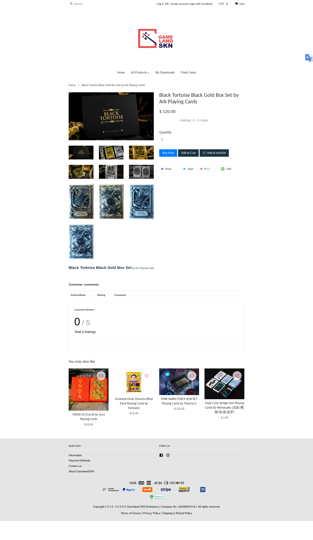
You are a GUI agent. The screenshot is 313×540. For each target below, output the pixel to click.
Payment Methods (79, 460)
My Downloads (165, 72)
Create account (179, 3)
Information (75, 455)
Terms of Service (131, 513)
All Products (139, 72)
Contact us (75, 465)
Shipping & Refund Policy (177, 513)
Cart (241, 3)
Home (121, 72)
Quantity (165, 132)
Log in (160, 3)
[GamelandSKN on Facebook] (161, 455)
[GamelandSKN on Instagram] (168, 455)
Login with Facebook (200, 3)
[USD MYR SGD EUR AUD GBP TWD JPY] (223, 3)
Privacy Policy (151, 513)
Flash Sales (188, 72)
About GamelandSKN (81, 471)
